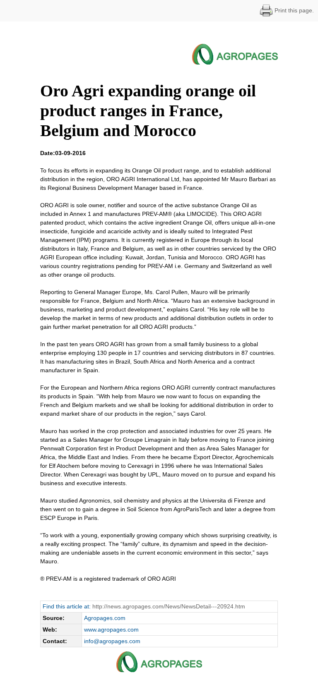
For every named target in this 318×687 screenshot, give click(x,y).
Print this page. (293, 10)
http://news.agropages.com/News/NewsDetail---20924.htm (168, 606)
